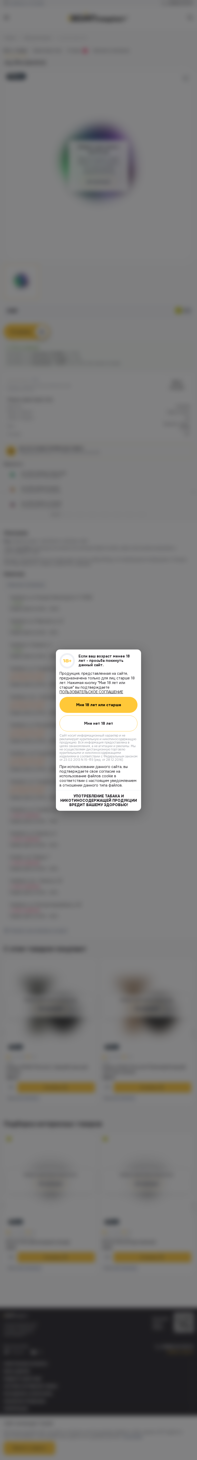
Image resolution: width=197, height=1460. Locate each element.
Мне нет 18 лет (98, 723)
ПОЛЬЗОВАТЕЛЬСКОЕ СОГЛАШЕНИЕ (91, 691)
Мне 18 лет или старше (98, 704)
